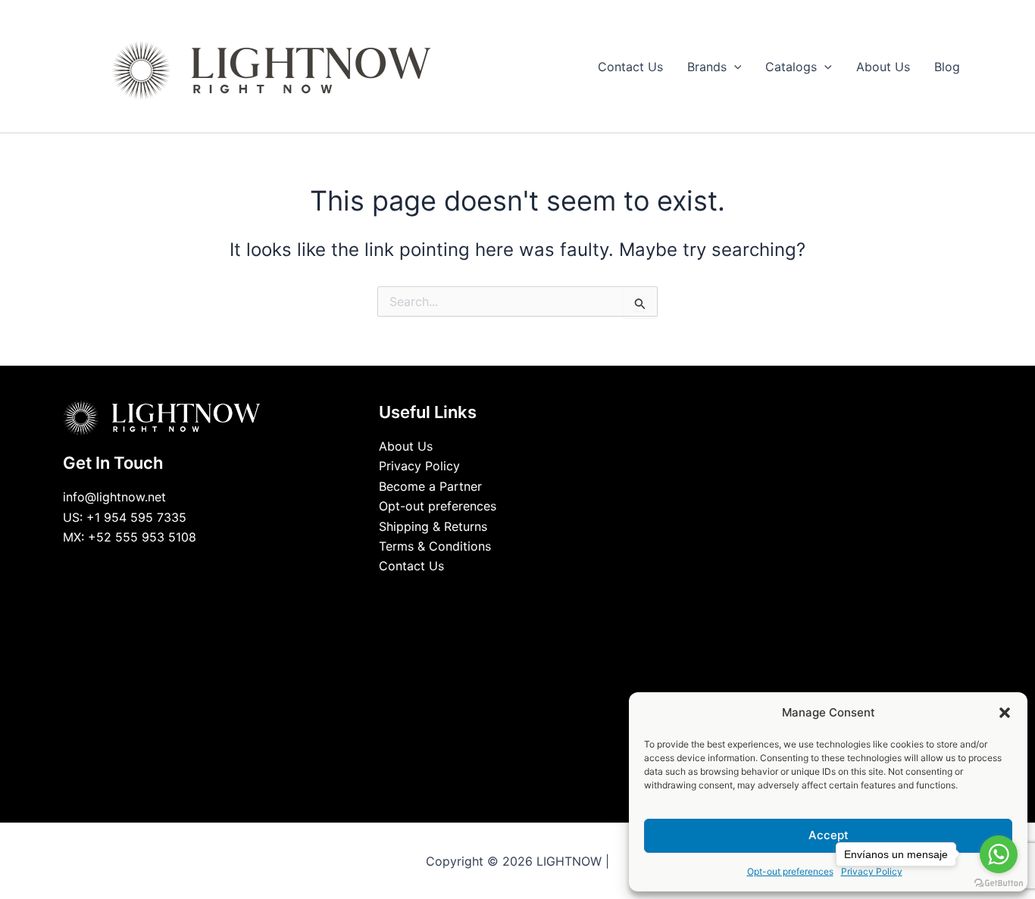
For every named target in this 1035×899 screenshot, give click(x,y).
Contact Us (411, 565)
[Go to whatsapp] (999, 854)
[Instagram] (529, 594)
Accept (828, 835)
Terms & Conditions (435, 546)
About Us (406, 446)
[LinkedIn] (506, 594)
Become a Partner (430, 486)
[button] (1004, 712)
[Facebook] (483, 594)
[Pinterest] (551, 594)
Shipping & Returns (433, 526)
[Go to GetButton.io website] (998, 883)
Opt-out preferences (790, 871)
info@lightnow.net (114, 496)
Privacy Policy (419, 465)
